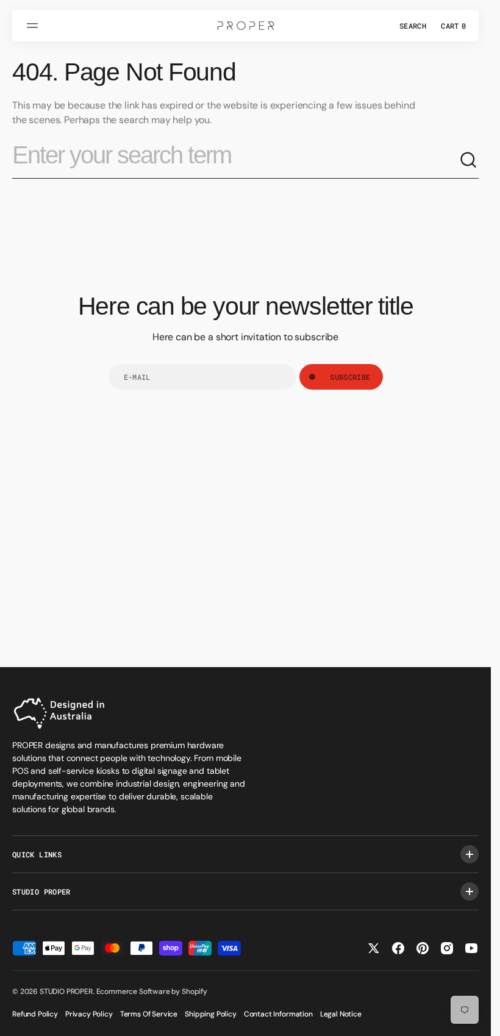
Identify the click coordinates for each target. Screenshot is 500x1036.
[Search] (469, 160)
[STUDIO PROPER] (245, 25)
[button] (34, 25)
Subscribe (350, 377)
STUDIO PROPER (66, 991)
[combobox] (235, 160)
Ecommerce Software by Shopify (151, 991)
